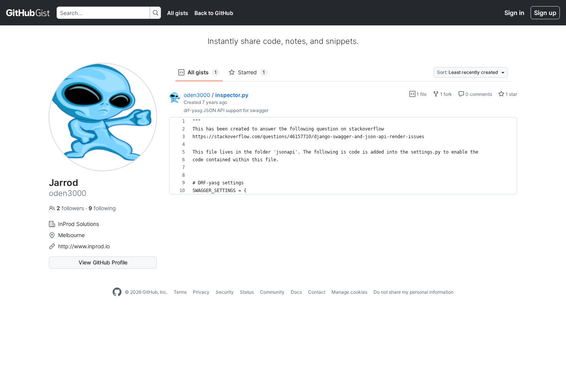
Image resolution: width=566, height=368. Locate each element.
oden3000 (197, 95)
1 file (421, 94)
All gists (177, 13)
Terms (180, 292)
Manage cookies (349, 292)
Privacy (201, 292)
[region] (343, 155)
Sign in (514, 13)
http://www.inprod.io (84, 246)
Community (272, 292)
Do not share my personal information (413, 292)
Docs (296, 292)
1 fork (445, 94)
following (102, 208)
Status (247, 292)
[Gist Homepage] (28, 12)
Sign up (545, 13)
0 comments (478, 94)
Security (225, 292)
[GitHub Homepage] (117, 292)
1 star (510, 94)
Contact (316, 292)
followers (71, 208)
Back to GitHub (213, 13)
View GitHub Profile (103, 262)
